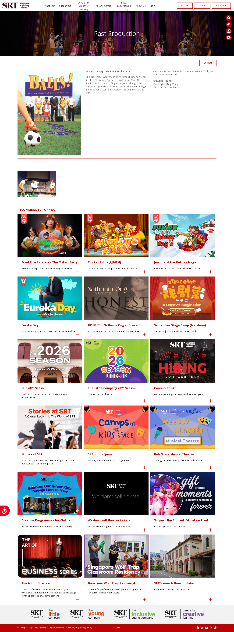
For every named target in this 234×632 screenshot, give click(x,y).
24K (75, 627)
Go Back (208, 62)
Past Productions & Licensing (123, 6)
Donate (202, 5)
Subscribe (221, 5)
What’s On (49, 5)
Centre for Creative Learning (83, 6)
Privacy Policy (86, 627)
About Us (141, 5)
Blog (152, 5)
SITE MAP (117, 627)
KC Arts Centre (103, 5)
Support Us (65, 5)
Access (184, 5)
